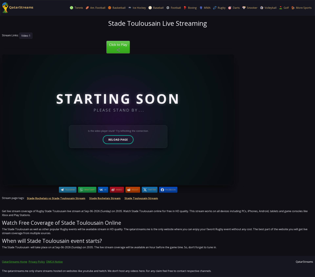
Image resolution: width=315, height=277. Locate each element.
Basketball (119, 8)
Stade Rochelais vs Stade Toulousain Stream (56, 198)
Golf (286, 8)
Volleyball (270, 8)
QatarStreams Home (14, 262)
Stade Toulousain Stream (141, 198)
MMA (207, 8)
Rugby (222, 8)
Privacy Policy (37, 262)
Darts (236, 8)
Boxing (192, 8)
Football (176, 8)
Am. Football (97, 8)
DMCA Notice (54, 262)
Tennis (78, 8)
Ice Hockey (139, 8)
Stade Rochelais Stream (105, 198)
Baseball (158, 8)
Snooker (252, 8)
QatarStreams (20, 7)
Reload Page (118, 139)
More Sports (304, 8)
